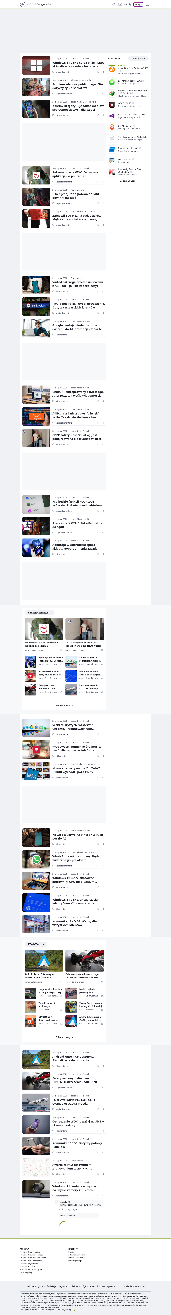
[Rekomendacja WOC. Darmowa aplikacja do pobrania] (36, 175)
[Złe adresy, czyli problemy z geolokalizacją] (30, 1007)
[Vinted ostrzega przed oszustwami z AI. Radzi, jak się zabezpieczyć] (36, 285)
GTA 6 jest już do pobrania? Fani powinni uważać (75, 196)
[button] (147, 4)
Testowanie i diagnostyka (129, 83)
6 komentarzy (62, 444)
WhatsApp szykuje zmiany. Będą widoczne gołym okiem (76, 858)
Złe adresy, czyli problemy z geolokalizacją (46, 1005)
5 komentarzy (62, 291)
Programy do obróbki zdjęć (30, 1252)
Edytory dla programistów (129, 117)
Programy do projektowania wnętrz (33, 1258)
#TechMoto (34, 944)
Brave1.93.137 (125, 125)
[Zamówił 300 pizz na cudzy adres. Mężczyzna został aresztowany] (36, 218)
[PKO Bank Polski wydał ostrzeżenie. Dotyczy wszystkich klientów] (36, 306)
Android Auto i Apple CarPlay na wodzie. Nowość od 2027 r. (90, 1018)
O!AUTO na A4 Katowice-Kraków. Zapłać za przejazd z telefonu (48, 1018)
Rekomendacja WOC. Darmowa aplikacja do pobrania (75, 174)
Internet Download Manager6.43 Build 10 (132, 92)
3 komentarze (62, 401)
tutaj (73, 1309)
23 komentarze (62, 1152)
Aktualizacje (137, 58)
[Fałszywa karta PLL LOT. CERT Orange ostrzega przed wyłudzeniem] (71, 689)
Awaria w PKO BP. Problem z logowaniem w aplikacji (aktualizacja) (72, 1168)
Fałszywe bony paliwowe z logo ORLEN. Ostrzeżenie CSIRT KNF (49, 687)
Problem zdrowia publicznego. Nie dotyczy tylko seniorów (77, 86)
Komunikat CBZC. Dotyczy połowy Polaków (77, 1145)
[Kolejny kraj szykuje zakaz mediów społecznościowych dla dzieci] (36, 109)
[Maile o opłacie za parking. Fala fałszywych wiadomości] (71, 993)
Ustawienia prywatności (133, 1286)
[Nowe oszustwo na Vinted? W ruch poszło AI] (36, 837)
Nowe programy (26, 1272)
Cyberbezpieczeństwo (76, 1258)
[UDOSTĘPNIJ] (103, 71)
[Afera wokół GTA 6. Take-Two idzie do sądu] (36, 526)
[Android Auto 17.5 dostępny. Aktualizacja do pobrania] (44, 961)
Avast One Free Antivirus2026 (133, 68)
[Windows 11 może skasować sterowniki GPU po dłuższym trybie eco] (36, 881)
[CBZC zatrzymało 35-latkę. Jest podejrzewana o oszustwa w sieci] (36, 438)
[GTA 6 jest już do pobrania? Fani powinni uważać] (36, 197)
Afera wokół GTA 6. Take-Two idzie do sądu (77, 525)
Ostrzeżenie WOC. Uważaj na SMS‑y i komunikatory (78, 1123)
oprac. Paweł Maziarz (80, 321)
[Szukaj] (114, 4)
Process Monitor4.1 (128, 148)
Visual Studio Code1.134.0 (131, 114)
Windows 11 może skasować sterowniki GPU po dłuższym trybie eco (73, 881)
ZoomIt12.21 (124, 159)
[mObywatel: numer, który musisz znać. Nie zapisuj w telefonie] (30, 676)
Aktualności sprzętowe (76, 1255)
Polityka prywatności (107, 1286)
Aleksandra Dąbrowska (81, 80)
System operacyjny (75, 1261)
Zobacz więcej (63, 705)
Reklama (76, 1286)
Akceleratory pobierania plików (132, 96)
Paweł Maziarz (77, 190)
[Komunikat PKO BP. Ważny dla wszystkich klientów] (36, 924)
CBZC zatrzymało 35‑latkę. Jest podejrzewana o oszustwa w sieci (76, 437)
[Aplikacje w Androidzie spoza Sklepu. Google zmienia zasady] (36, 547)
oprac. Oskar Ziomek (80, 58)
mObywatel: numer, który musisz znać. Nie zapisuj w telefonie (50, 673)
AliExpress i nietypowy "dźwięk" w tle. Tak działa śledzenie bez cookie (75, 417)
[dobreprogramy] (41, 4)
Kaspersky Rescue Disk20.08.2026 (129, 170)
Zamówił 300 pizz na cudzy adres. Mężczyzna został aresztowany (76, 217)
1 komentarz (61, 334)
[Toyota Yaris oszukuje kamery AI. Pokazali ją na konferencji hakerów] (71, 1007)
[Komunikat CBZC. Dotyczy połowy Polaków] (36, 1146)
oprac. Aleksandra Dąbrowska (84, 211)
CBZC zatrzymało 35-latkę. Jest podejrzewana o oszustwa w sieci (83, 644)
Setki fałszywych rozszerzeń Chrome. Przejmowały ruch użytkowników (89, 659)
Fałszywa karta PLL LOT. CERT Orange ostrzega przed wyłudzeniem (89, 687)
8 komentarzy (62, 1195)
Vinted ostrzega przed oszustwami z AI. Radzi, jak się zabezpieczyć (77, 284)
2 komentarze (62, 115)
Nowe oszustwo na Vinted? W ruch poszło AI (77, 836)
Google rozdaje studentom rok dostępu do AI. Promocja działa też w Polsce (77, 329)
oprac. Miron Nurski (80, 387)
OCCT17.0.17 (124, 103)
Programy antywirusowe (129, 73)
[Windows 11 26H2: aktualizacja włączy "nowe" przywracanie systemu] (71, 676)
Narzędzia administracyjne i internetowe (130, 139)
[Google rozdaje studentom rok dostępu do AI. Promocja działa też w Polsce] (36, 328)
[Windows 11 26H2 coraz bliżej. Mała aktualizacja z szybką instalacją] (36, 65)
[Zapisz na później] (98, 71)
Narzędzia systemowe (128, 151)
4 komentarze (62, 734)
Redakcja (51, 1286)
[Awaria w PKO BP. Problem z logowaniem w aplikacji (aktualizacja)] (36, 1167)
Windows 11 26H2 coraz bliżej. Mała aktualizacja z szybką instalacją (78, 64)
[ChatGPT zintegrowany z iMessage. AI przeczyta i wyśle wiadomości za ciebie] (36, 395)
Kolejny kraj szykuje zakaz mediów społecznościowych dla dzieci (78, 107)
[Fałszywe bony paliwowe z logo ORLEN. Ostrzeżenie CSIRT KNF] (30, 689)
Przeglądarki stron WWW (129, 128)
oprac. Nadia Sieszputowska (83, 102)
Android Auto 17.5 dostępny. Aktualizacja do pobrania (40, 976)
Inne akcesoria (124, 162)
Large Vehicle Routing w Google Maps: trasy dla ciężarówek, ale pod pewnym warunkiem (50, 991)
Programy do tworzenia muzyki (31, 1255)
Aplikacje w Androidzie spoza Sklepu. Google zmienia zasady (75, 546)
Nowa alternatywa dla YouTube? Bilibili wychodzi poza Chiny (76, 770)
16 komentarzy (62, 756)
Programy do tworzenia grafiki (31, 1269)
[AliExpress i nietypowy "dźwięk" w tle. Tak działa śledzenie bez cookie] (36, 416)
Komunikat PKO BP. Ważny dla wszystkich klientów (74, 923)
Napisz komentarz (64, 72)
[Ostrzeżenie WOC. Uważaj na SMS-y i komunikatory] (36, 1124)
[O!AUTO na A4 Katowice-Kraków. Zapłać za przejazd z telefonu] (30, 1021)
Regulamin (64, 1286)
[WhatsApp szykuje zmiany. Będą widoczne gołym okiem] (36, 859)
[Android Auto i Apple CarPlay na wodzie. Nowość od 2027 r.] (71, 1021)
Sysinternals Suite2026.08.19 (132, 136)
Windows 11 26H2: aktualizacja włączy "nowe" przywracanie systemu (90, 673)
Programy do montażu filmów (31, 1261)
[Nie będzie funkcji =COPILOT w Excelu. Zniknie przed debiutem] (36, 504)
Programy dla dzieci (27, 1266)
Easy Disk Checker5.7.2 (130, 80)
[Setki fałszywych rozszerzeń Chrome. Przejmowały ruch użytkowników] (71, 662)
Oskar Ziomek (77, 1160)
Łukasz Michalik (45, 1009)
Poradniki (71, 1252)
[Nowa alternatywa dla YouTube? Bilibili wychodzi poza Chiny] (36, 771)
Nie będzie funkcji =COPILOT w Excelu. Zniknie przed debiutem (77, 503)
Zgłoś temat (89, 1286)
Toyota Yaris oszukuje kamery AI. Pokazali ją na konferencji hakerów (91, 1005)
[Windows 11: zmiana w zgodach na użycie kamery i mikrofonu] (36, 1189)
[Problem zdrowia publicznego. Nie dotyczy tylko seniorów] (36, 87)
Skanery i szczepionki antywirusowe (127, 174)
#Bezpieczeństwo (38, 612)
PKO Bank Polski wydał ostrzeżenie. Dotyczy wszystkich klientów (78, 305)
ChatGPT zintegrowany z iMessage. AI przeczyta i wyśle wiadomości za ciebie (78, 395)
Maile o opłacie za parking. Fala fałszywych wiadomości (88, 991)
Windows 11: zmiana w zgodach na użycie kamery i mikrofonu (75, 1188)
